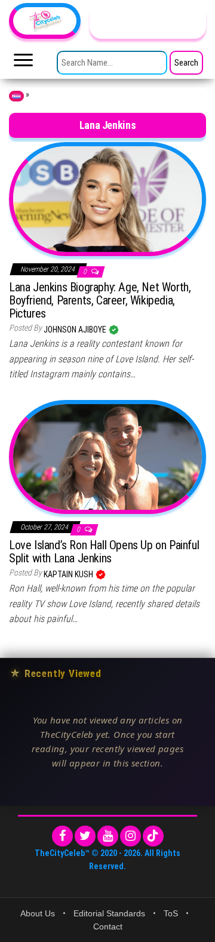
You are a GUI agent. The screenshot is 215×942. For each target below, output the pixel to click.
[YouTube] (107, 836)
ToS (171, 913)
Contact (107, 926)
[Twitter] (85, 836)
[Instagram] (130, 836)
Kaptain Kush (69, 574)
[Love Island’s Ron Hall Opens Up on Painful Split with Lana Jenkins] (107, 456)
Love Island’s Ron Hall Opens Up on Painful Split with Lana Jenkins (104, 551)
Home (16, 96)
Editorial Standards (109, 913)
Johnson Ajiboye (76, 329)
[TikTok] (153, 836)
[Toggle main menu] (23, 63)
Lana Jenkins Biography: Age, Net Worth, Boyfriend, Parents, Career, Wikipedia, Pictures (100, 300)
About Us (37, 913)
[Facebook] (62, 836)
